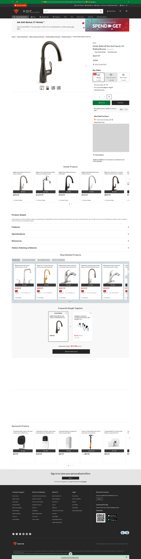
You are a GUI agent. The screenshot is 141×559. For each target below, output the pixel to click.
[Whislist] (120, 11)
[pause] (17, 2)
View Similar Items (112, 52)
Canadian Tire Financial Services (39, 496)
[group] (24, 290)
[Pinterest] (27, 534)
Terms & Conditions (76, 498)
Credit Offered (80, 5)
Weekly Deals (45, 17)
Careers (54, 504)
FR (126, 5)
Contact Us (14, 516)
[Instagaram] (20, 534)
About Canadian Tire (56, 496)
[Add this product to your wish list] (109, 97)
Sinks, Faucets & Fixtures (36, 36)
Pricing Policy (75, 507)
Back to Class (80, 17)
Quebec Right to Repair (77, 510)
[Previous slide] (12, 2)
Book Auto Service (101, 17)
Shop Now (93, 2)
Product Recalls (15, 510)
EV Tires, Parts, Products (37, 501)
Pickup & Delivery (16, 504)
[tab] (98, 77)
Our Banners (55, 501)
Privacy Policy (75, 496)
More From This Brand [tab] (58, 260)
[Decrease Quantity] (94, 97)
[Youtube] (23, 534)
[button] (101, 11)
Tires (72, 17)
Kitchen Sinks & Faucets (53, 36)
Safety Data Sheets (16, 513)
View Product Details (100, 52)
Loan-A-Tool (35, 516)
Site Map (74, 501)
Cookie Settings (15, 519)
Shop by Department (21, 17)
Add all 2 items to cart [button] (71, 351)
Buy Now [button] (120, 102)
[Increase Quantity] (104, 97)
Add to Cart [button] (101, 102)
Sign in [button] (123, 5)
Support (98, 5)
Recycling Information (57, 519)
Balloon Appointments (37, 513)
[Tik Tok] (30, 534)
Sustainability (55, 516)
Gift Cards (34, 507)
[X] (17, 534)
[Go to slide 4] (59, 88)
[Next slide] (128, 2)
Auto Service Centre (36, 498)
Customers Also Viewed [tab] (28, 260)
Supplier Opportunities (57, 522)
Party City (90, 17)
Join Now (83, 481)
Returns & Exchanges (17, 507)
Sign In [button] (70, 478)
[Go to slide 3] (53, 88)
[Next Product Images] (86, 66)
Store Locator (15, 496)
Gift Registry (35, 510)
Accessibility (75, 504)
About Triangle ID (56, 498)
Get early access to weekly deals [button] (69, 557)
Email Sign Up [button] (89, 5)
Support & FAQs (15, 498)
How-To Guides (35, 519)
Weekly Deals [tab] (16, 260)
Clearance (57, 17)
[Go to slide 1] (42, 88)
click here (99, 161)
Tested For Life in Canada (57, 510)
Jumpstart (54, 513)
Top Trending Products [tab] (43, 260)
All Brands (54, 507)
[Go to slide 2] (47, 88)
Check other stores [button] (99, 90)
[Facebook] (13, 534)
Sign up (100, 498)
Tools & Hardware (22, 36)
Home (13, 36)
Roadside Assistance (36, 504)
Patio (65, 17)
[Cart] (126, 11)
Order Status (112, 11)
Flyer (34, 17)
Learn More (99, 510)
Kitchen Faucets (66, 36)
